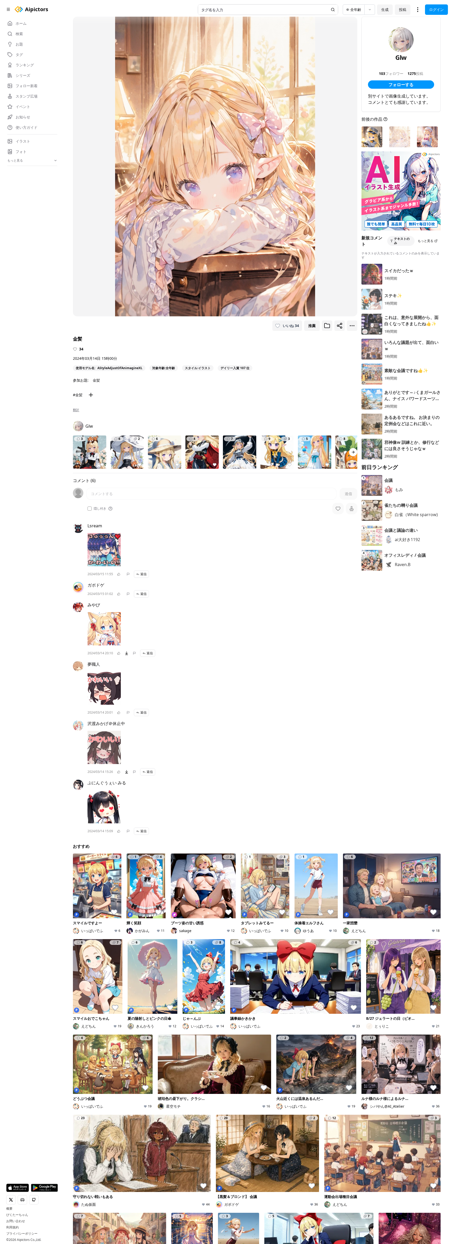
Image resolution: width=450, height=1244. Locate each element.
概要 (9, 1209)
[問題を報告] (128, 574)
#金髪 (78, 394)
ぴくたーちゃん (17, 1215)
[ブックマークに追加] (327, 325)
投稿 (402, 9)
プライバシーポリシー (22, 1234)
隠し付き (100, 508)
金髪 (96, 380)
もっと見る (425, 241)
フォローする (401, 84)
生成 (385, 9)
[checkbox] (90, 508)
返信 (143, 574)
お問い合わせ (15, 1221)
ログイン (436, 9)
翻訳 (76, 410)
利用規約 (12, 1227)
